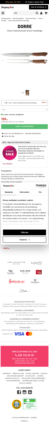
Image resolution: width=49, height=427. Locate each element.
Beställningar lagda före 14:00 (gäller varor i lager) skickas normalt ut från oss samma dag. (24, 313)
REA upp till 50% (13, 2)
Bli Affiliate (30, 376)
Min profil (7, 374)
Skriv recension (34, 134)
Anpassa (23, 239)
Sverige (24, 421)
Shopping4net (5, 19)
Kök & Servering (31, 19)
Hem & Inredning (18, 19)
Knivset (3, 21)
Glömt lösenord (32, 374)
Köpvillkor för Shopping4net (33, 378)
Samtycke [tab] (9, 192)
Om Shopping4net (13, 381)
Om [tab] (40, 192)
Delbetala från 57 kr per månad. (12, 122)
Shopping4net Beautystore (33, 381)
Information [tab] (24, 192)
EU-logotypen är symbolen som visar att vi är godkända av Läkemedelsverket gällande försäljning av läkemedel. (24, 321)
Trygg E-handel (25, 383)
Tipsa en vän (8, 136)
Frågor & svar (18, 374)
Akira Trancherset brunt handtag (18, 21)
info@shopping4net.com (24, 363)
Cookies (40, 376)
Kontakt (44, 374)
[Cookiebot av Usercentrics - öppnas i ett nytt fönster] (35, 185)
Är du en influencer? (15, 376)
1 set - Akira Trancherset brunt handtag (27, 102)
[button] (46, 13)
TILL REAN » (7, 164)
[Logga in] (41, 13)
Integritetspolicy (12, 378)
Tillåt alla (24, 232)
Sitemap (34, 418)
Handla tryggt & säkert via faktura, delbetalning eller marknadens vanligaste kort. (25, 331)
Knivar (40, 19)
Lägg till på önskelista (13, 134)
